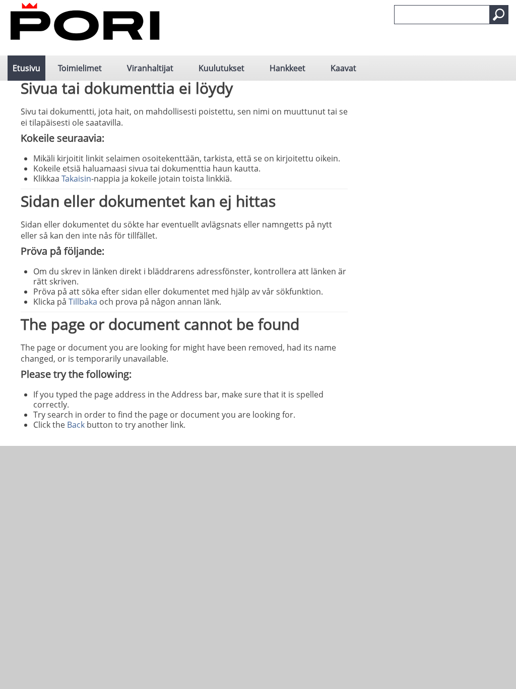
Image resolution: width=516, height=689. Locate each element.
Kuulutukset (221, 68)
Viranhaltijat (150, 68)
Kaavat (343, 68)
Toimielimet (80, 68)
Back (76, 424)
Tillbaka (83, 301)
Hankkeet (287, 68)
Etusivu (26, 68)
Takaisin (76, 178)
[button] (498, 14)
